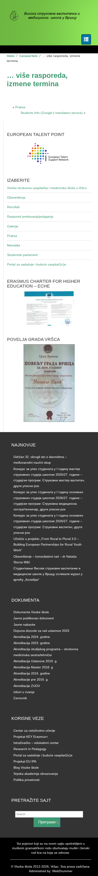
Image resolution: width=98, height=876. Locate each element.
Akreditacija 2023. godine (31, 643)
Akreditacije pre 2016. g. (31, 679)
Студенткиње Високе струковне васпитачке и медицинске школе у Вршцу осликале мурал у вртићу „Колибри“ (48, 573)
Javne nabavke (24, 624)
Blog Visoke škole (26, 767)
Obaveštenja (16, 197)
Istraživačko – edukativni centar (36, 743)
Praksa (20, 107)
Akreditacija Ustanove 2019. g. (35, 661)
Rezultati (13, 207)
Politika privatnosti (26, 780)
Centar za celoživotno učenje (34, 730)
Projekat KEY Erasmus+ (30, 736)
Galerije (12, 226)
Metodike (13, 245)
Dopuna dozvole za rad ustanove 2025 (41, 630)
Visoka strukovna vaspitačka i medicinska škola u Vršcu (47, 188)
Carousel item (28, 56)
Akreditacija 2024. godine (31, 637)
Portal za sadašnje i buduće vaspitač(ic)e (36, 264)
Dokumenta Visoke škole (31, 612)
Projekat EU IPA (24, 761)
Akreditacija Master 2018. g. (33, 667)
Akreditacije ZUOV (26, 686)
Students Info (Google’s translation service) (52, 113)
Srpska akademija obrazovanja (35, 773)
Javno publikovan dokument (33, 618)
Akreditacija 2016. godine (31, 673)
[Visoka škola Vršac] (47, 16)
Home (11, 56)
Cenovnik (20, 698)
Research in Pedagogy (29, 749)
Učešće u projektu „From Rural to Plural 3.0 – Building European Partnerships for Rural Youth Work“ (47, 544)
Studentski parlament (22, 255)
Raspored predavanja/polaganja (30, 216)
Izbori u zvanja (23, 692)
